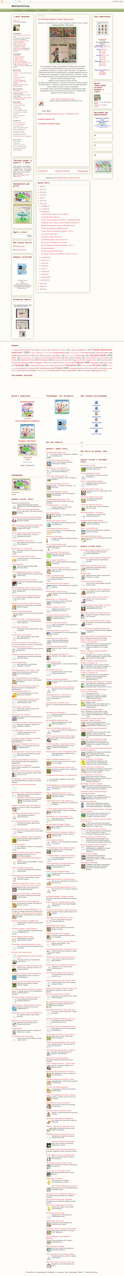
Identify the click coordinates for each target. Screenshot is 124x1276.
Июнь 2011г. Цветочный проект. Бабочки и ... (61, 687)
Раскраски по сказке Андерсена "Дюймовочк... (27, 1013)
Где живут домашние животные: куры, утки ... (61, 1018)
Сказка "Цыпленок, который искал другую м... (61, 965)
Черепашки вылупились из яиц (56, 646)
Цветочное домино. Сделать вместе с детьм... (27, 588)
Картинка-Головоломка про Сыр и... (58, 484)
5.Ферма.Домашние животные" (54, 114)
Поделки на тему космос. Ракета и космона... (26, 603)
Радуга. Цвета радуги (21, 61)
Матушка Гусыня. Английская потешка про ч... (61, 1194)
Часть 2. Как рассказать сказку (56, 544)
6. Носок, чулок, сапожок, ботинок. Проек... (95, 597)
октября (44, 211)
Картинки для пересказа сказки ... (92, 536)
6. (110, 46)
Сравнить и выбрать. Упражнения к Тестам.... (61, 744)
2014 (41, 198)
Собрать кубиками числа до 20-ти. (23, 540)
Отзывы (50, 362)
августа (44, 260)
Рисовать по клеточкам (54, 536)
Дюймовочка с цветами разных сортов (24, 1020)
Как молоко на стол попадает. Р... (57, 468)
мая (43, 268)
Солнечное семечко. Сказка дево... (92, 497)
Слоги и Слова (18, 10)
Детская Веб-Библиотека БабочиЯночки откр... (96, 636)
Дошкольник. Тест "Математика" (57, 599)
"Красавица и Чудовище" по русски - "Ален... (26, 883)
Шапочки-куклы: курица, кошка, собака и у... (60, 972)
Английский (69, 114)
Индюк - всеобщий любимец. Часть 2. (58, 759)
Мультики (66, 360)
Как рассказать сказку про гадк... (57, 591)
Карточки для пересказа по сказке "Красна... (61, 1034)
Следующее (43, 171)
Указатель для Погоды (19, 662)
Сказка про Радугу (20, 57)
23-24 (104, 59)
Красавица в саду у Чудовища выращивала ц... (27, 792)
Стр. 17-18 (105, 55)
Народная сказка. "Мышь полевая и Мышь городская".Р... (60, 222)
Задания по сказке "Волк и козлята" (23, 556)
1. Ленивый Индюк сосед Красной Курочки (60, 863)
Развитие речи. (20, 246)
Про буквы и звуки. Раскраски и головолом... (26, 738)
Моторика (56, 360)
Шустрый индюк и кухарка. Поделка (58, 824)
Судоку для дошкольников (55, 575)
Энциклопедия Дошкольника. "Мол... (58, 499)
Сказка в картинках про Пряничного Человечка (96, 681)
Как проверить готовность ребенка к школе (26, 779)
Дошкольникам (98, 355)
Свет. (14, 36)
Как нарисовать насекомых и (56, 712)
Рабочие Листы (44, 365)
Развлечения (57, 365)
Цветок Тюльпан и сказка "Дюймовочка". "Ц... (27, 909)
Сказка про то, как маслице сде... (57, 476)
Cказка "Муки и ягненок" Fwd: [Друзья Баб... (60, 1155)
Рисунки (96, 365)
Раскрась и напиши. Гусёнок (55, 607)
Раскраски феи (17, 1028)
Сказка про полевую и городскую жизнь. (54, 228)
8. (102, 48)
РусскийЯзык (21, 368)
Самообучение (45, 368)
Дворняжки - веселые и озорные (91, 784)
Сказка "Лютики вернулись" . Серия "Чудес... (61, 1063)
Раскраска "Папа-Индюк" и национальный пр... (62, 910)
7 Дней (22, 170)
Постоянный (27, 457)
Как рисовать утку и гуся (54, 670)
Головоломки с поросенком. (21, 707)
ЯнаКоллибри (97, 422)
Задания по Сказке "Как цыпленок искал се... (61, 957)
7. (100, 48)
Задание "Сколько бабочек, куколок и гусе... (60, 767)
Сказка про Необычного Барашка (63, 1141)
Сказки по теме (19, 58)
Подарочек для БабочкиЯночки (21, 503)
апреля (44, 271)
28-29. (104, 62)
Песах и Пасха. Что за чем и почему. (58, 1170)
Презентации (107, 362)
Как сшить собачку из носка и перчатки (94, 845)
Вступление (16, 20)
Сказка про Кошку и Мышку (50, 217)
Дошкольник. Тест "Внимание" (22, 765)
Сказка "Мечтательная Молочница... (58, 460)
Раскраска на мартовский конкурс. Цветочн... (27, 654)
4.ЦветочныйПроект (78, 350)
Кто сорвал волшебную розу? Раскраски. (25, 821)
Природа (19, 365)
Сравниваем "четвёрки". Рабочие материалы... (27, 722)
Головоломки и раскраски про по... (57, 528)
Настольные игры (89, 360)
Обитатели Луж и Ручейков (55, 1246)
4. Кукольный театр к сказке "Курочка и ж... (60, 801)
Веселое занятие (19, 49)
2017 (41, 189)
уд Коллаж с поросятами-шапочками (24, 784)
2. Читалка (43, 350)
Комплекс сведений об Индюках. (57, 679)
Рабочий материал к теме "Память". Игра (25, 670)
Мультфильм (18, 48)
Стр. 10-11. (104, 49)
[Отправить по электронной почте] (43, 111)
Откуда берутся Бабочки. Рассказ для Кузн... (61, 879)
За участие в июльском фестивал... (58, 615)
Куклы (14, 360)
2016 (41, 192)
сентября (45, 257)
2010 (41, 283)
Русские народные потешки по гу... (57, 654)
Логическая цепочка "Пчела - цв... (92, 489)
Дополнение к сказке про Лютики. (57, 1058)
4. (107, 46)
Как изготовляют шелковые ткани (57, 703)
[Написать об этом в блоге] (44, 111)
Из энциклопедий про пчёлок (90, 473)
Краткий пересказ (19, 136)
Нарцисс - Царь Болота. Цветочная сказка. (60, 1126)
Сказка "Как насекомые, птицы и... (57, 491)
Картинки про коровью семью (56, 521)
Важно (36, 355)
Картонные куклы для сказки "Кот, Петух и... (60, 1071)
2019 (41, 186)
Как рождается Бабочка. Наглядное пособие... (27, 989)
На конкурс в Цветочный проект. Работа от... (26, 813)
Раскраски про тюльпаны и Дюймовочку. (25, 921)
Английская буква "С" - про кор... (57, 505)
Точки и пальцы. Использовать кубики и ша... (27, 595)
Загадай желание (20, 99)
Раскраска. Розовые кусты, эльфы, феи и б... (27, 829)
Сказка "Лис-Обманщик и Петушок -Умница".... (61, 1095)
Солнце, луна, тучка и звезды (21, 635)
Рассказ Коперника (18, 42)
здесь (22, 282)
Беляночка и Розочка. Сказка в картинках (25, 901)
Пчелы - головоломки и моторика (92, 481)
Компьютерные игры (93, 358)
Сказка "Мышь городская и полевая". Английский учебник (60, 220)
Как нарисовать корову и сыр (56, 452)
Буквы (106, 353)
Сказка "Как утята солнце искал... (57, 638)
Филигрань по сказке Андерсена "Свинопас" (26, 771)
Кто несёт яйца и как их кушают (56, 623)
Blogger (95, 1272)
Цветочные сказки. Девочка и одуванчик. (60, 1118)
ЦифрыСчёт (99, 370)
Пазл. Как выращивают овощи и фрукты (25, 678)
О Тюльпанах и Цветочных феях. (23, 1036)
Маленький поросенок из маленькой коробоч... (27, 875)
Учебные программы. (68, 370)
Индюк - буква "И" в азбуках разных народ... (61, 902)
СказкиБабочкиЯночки (77, 368)
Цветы (89, 370)
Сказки (76, 114)
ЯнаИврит (96, 411)
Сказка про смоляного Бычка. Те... (92, 504)
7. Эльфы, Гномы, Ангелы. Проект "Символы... (96, 605)
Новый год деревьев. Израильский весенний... (27, 966)
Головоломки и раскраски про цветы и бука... (27, 944)
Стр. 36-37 (102, 73)
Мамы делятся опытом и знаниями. (58, 1103)
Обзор (15, 22)
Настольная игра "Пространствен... (58, 552)
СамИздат (31, 368)
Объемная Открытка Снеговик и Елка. (93, 837)
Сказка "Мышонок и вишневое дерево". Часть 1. (57, 245)
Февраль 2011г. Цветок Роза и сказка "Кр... (26, 686)
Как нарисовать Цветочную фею (57, 720)
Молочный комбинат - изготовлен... (92, 512)
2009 (41, 286)
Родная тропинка (20, 250)
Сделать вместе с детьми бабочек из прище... (27, 1005)
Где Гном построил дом (49, 234)
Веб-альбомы (47, 355)
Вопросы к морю (18, 73)
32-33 (103, 65)
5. (108, 46)
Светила (17, 90)
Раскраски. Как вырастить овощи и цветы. (26, 699)
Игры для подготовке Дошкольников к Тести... (61, 887)
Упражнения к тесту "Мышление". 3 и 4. (59, 816)
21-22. (104, 58)
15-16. (104, 54)
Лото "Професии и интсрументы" (92, 775)
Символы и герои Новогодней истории (94, 739)
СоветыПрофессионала (104, 368)
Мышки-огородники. (48, 248)
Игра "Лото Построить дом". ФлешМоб (59, 1199)
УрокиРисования (41, 370)
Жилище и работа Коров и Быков (92, 520)
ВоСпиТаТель (21, 6)
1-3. (108, 45)
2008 (41, 289)
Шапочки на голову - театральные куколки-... (26, 619)
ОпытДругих (38, 363)
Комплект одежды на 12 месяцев (92, 759)
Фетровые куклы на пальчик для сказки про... (61, 832)
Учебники (52, 370)
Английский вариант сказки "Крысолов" (54, 239)
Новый (27, 459)
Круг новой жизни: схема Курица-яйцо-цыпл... (61, 1002)
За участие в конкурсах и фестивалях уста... (26, 642)
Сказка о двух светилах (21, 92)
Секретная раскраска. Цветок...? (22, 646)
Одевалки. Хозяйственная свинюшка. (29, 797)
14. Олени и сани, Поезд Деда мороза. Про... (96, 628)
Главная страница (62, 171)
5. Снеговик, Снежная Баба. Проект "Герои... (96, 620)
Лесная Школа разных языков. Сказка (59, 1163)
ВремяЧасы (68, 355)
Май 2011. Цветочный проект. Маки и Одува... (61, 736)
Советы (90, 368)
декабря (44, 206)
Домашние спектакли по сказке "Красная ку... (61, 1010)
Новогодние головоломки (89, 862)
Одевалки (25, 363)
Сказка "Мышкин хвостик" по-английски (54, 214)
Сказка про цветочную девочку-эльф (58, 728)
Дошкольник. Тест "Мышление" (22, 548)
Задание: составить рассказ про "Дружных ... (27, 805)
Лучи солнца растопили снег (21, 691)
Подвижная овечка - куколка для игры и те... (61, 1134)
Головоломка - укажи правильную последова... (27, 913)
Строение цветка (17, 564)
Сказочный (22, 46)
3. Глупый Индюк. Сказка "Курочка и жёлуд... (61, 848)
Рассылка (85, 365)
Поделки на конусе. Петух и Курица (58, 933)
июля (43, 263)
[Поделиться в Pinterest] (50, 111)
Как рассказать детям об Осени (51, 251)
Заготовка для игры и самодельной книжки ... (61, 1026)
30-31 (103, 64)
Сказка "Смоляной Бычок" (89, 528)
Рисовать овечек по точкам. (55, 1213)
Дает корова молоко (53, 513)
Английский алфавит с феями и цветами (59, 896)
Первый (18, 175)
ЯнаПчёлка (96, 405)
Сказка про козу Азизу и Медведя (28, 509)
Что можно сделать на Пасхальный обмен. (60, 1254)
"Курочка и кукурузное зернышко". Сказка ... (60, 1079)
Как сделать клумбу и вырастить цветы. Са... (26, 997)
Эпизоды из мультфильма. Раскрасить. (25, 759)
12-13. (104, 51)
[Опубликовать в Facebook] (48, 111)
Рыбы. (16, 103)
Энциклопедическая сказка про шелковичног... (61, 785)
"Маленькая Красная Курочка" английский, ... (61, 1050)
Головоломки (79, 355)
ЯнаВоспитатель (96, 428)
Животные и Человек (19, 122)
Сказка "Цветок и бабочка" (55, 840)
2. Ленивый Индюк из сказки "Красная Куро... (61, 855)
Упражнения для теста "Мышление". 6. (59, 695)
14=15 (104, 52)
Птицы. (20, 103)
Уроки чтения (26, 370)
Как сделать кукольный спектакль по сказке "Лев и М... (59, 254)
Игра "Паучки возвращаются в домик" (64, 1186)
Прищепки (33, 365)
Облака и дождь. (19, 59)
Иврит (14, 358)
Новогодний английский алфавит (92, 709)
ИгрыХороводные (26, 358)
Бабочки (98, 352)
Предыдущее (82, 171)
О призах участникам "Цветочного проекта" (26, 886)
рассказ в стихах (22, 43)
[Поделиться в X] (46, 111)
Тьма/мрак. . (23, 35)
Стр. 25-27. (106, 61)
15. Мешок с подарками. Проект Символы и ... (96, 589)
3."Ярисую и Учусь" (58, 350)
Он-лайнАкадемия (30, 10)
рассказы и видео (23, 64)
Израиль (37, 358)
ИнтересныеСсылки (52, 358)
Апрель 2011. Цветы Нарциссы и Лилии (59, 1205)
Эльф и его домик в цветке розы (22, 867)
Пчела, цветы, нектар (88, 465)
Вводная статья (98, 102)
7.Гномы (45, 352)
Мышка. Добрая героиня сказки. (22, 936)
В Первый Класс (43, 10)
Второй (27, 175)
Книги (67, 358)
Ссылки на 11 (98, 105)
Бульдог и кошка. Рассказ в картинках (93, 829)
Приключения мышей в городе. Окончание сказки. (58, 225)
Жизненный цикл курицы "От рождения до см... (62, 949)
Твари (16, 110)
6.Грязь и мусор (35, 352)
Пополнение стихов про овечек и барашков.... (61, 1149)
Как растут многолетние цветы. (22, 611)
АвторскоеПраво (74, 352)
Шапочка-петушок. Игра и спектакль (58, 994)
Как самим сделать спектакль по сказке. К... (26, 730)
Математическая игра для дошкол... (58, 583)
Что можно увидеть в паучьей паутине (24, 928)
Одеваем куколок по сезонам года (92, 767)
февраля (45, 277)
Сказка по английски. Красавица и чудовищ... (27, 852)
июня (43, 266)
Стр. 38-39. (102, 74)
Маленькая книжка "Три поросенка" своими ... (27, 752)
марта (44, 274)
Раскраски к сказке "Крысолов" (51, 237)
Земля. (16, 74)
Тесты (16, 370)
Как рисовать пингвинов (20, 627)
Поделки (79, 362)
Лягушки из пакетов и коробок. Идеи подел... (26, 981)
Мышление (75, 360)
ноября (44, 209)
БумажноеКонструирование (21, 355)
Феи (82, 370)
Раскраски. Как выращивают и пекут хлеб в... (61, 1042)
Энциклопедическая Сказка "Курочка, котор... (61, 980)
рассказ (19, 78)
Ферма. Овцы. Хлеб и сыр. (55, 1221)
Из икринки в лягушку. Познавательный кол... (27, 973)
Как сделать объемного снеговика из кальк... (95, 613)
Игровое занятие (20, 65)
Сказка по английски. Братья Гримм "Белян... (27, 893)
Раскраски (17, 45)
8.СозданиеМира (58, 353)
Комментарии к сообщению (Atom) (68, 178)
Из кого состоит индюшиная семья (57, 871)
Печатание (17, 77)
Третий (18, 176)
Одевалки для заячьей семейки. (91, 700)
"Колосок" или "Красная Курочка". (57, 1087)
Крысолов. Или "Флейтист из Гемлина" (54, 242)
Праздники (94, 363)
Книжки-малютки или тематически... (58, 630)
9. (103, 48)
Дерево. (16, 75)
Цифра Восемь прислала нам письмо (24, 580)
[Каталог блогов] (81, 455)
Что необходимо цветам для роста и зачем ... (27, 572)
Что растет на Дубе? (18, 844)
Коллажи (77, 358)
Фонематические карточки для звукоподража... (27, 517)
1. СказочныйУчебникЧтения (23, 350)
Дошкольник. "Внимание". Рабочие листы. (26, 744)
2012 (41, 200)
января (44, 280)
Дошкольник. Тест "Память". (21, 714)
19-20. (104, 57)
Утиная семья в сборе (53, 662)
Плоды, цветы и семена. (54, 1178)
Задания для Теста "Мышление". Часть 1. (60, 918)
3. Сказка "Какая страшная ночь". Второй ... (60, 808)
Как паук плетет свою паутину (21, 952)
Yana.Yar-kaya (96, 434)
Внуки (58, 355)
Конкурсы (106, 358)
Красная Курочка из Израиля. (56, 925)
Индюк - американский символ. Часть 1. (59, 793)
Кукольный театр (56, 10)
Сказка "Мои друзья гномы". (22, 41)
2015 (41, 195)
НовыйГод (104, 360)
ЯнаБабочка (96, 417)
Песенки (68, 362)
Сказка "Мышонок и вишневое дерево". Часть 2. (57, 231)
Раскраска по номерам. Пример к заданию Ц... (27, 837)
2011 (41, 203)
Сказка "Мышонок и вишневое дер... (63, 99)
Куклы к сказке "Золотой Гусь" (56, 560)
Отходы (59, 362)
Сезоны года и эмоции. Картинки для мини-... (27, 533)
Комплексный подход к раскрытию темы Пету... (62, 988)
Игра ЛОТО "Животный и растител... (58, 568)
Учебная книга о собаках (89, 853)
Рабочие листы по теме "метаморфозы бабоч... (62, 751)
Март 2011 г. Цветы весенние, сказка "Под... (60, 1262)
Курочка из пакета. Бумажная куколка (58, 1110)
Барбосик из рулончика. (89, 801)
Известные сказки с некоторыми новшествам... (27, 525)
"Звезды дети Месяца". (25, 97)
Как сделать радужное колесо (23, 62)
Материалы (44, 360)
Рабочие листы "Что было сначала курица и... (61, 941)
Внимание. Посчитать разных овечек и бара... (61, 1228)
